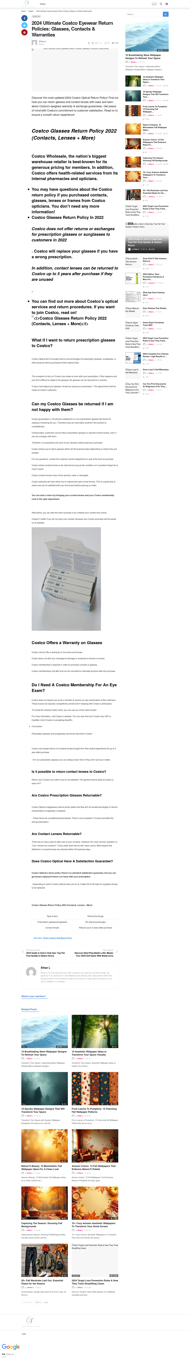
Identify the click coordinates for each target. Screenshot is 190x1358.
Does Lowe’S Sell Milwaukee (156, 369)
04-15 (160, 265)
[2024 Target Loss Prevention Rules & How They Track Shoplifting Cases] (95, 1260)
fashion (25, 1276)
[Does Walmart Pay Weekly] (133, 312)
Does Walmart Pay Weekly (154, 308)
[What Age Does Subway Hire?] (133, 296)
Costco (36, 16)
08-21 (39, 1287)
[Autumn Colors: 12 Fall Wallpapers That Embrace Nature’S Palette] (95, 1145)
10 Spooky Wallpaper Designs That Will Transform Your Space (43, 1110)
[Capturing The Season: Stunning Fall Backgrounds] (44, 1203)
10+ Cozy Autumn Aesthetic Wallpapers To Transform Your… (155, 175)
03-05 (89, 1287)
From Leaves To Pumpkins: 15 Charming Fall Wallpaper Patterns (94, 1110)
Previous (28, 1302)
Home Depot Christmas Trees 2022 (153, 323)
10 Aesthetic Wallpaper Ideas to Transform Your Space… (154, 79)
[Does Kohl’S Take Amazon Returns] (133, 262)
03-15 (160, 312)
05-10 (160, 390)
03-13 (38, 1058)
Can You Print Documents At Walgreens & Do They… (155, 385)
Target (76, 1276)
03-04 (41, 44)
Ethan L (43, 41)
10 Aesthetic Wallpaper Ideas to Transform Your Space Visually (89, 1053)
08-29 (89, 1116)
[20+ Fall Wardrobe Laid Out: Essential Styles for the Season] (44, 1260)
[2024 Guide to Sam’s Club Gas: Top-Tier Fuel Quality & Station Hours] (147, 237)
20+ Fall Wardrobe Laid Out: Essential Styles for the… (155, 191)
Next (38, 1302)
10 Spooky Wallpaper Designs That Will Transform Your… (155, 94)
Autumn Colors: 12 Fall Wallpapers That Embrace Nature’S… (154, 142)
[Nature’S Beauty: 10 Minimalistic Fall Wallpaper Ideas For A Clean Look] (44, 1145)
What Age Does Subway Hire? (154, 293)
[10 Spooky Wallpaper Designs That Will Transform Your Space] (44, 1088)
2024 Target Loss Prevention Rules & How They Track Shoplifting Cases (95, 1282)
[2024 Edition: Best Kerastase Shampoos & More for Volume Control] (133, 278)
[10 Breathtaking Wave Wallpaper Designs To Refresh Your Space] (44, 1031)
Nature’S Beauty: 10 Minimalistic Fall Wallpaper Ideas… (155, 127)
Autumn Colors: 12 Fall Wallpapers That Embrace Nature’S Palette (94, 1167)
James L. (30, 1287)
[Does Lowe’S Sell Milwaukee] (133, 373)
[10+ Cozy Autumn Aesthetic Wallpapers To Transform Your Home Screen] (95, 1203)
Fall (24, 1047)
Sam (130, 224)
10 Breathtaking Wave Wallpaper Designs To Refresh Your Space (44, 1053)
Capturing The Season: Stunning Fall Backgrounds (41, 1225)
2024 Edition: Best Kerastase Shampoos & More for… (153, 277)
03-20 (160, 373)
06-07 (160, 328)
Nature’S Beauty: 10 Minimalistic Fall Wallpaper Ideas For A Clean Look (41, 1167)
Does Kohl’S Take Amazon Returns (155, 259)
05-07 (160, 298)
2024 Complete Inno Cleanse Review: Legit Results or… (155, 355)
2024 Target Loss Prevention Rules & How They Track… (155, 207)
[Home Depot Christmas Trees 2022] (133, 326)
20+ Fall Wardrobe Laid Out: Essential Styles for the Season (42, 1282)
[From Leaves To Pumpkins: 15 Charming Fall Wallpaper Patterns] (95, 1088)
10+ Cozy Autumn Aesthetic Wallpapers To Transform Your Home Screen (93, 1225)
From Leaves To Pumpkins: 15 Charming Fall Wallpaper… (155, 109)
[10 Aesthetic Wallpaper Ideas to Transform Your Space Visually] (95, 1031)
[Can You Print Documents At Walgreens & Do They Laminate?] (133, 388)
